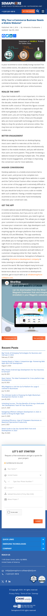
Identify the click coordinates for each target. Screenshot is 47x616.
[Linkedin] (9, 581)
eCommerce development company (24, 259)
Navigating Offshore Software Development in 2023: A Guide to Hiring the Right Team (21, 413)
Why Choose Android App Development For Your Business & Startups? (23, 371)
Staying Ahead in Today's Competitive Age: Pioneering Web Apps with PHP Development (23, 362)
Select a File (23, 494)
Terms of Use (26, 593)
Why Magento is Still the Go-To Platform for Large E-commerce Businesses (20, 387)
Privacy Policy (14, 593)
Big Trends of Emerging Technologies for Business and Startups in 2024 (21, 354)
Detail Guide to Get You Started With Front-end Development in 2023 (19, 430)
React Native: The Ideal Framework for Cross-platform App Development (23, 379)
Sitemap (35, 593)
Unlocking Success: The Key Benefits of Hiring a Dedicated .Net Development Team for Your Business (23, 404)
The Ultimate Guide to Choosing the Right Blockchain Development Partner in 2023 (21, 396)
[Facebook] (6, 581)
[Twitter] (3, 581)
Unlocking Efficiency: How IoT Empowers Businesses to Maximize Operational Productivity (21, 421)
